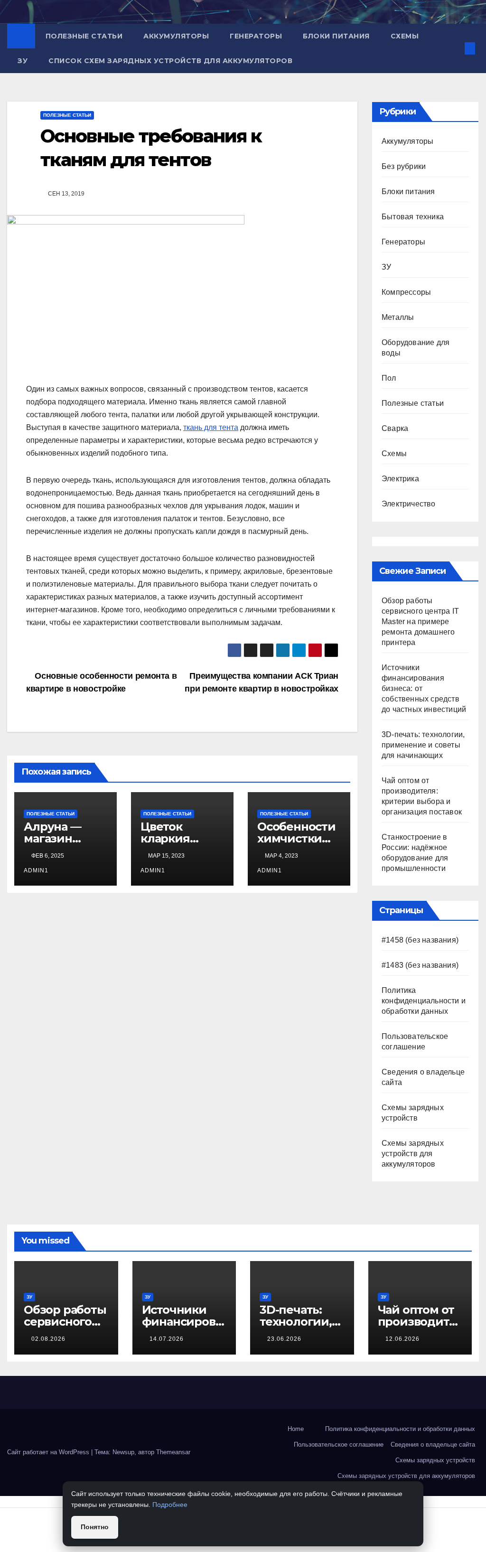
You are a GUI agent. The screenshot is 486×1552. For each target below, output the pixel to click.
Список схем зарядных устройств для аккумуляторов (170, 60)
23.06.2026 (284, 1339)
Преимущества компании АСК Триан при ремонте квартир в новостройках (261, 682)
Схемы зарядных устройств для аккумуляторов (413, 1153)
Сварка (395, 428)
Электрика (400, 479)
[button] (455, 48)
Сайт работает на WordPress (49, 1452)
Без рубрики (404, 166)
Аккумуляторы (176, 36)
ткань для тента (210, 427)
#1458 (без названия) (420, 940)
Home (296, 1428)
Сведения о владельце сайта (433, 1444)
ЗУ (23, 60)
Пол (389, 378)
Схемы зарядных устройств (435, 1460)
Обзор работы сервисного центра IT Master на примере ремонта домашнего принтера (420, 621)
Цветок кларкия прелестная (175, 838)
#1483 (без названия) (420, 965)
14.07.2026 (167, 1339)
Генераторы (256, 36)
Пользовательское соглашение (338, 1444)
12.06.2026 (402, 1339)
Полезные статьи (84, 36)
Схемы (405, 36)
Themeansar (173, 1452)
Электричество (409, 504)
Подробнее (169, 1504)
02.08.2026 (48, 1339)
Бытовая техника (413, 217)
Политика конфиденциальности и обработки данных (424, 1000)
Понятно (95, 1527)
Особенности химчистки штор (296, 838)
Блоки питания (336, 36)
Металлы (398, 317)
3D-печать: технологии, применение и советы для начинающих (423, 744)
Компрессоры (406, 292)
